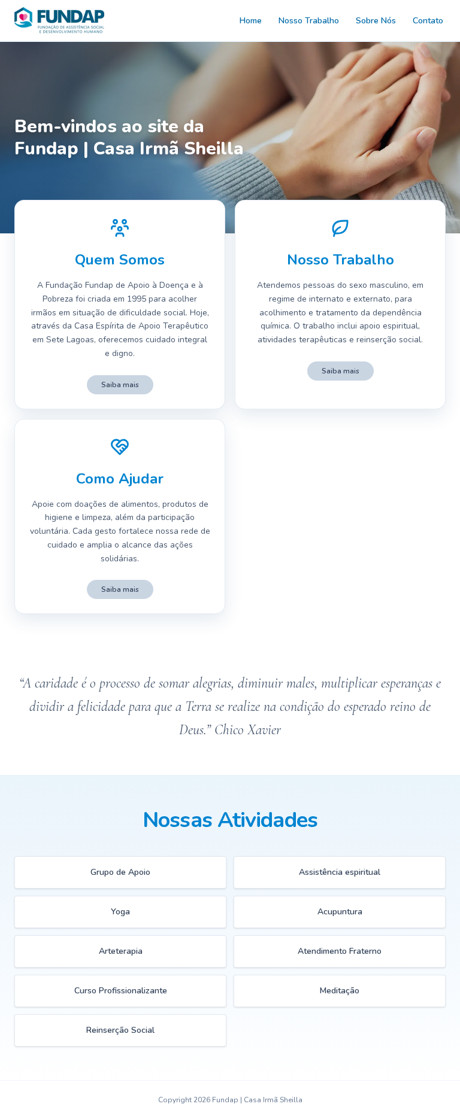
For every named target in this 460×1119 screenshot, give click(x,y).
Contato (428, 20)
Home (251, 20)
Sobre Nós (376, 20)
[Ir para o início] (59, 20)
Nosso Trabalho (309, 20)
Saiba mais (120, 385)
